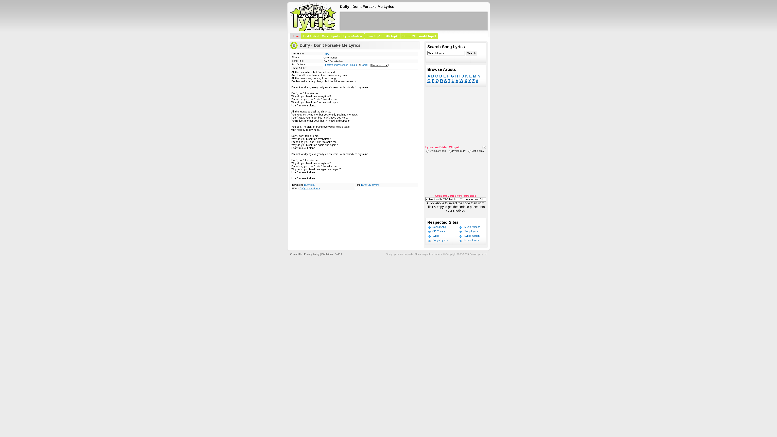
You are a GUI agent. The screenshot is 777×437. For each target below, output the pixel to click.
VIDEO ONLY (478, 151)
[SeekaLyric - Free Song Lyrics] (313, 31)
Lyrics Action (472, 235)
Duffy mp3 (309, 184)
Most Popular (331, 36)
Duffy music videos (310, 188)
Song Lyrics (471, 231)
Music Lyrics (471, 240)
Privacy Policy (312, 254)
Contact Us (296, 254)
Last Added (311, 36)
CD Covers (438, 231)
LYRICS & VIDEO (438, 151)
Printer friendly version (336, 65)
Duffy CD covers (370, 184)
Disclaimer (327, 254)
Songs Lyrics (440, 240)
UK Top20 (392, 36)
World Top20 (427, 36)
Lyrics (435, 235)
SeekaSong (439, 226)
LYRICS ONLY (459, 151)
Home (295, 36)
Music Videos (472, 226)
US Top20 (409, 36)
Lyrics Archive (353, 36)
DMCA (338, 254)
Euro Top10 (374, 36)
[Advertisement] (413, 21)
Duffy (326, 54)
